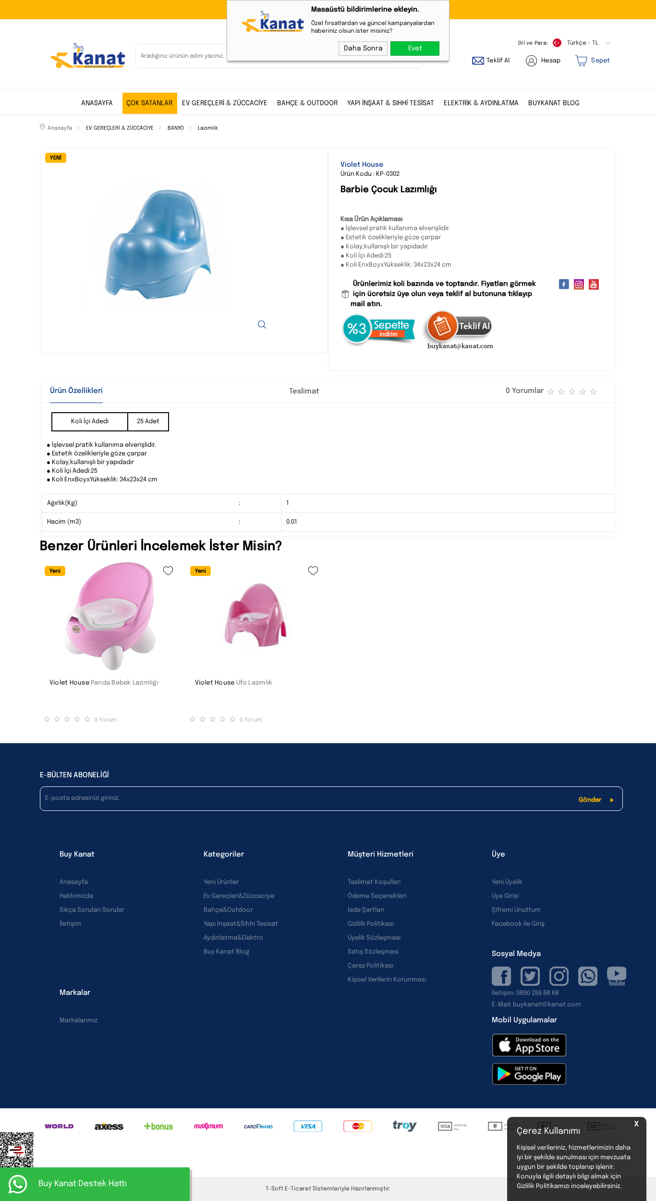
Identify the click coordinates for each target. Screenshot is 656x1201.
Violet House (69, 683)
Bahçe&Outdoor (228, 910)
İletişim (70, 924)
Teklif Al (498, 61)
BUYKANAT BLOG (554, 103)
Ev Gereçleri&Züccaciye (239, 896)
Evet (415, 48)
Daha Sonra (363, 48)
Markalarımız (78, 1020)
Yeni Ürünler (221, 882)
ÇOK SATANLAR (149, 103)
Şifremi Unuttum (516, 910)
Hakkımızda (76, 896)
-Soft (275, 1189)
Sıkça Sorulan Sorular (92, 910)
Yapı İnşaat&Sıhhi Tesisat (241, 924)
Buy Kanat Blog (226, 952)
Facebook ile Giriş (518, 924)
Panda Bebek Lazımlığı (124, 683)
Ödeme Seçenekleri (377, 896)
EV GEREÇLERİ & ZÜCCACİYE (224, 103)
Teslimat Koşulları (374, 882)
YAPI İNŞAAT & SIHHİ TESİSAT (390, 103)
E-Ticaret (298, 1189)
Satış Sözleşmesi (373, 952)
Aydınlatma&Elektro (233, 938)
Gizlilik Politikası (371, 924)
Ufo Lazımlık (254, 683)
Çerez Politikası (370, 966)
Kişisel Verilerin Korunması (387, 980)
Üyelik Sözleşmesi (374, 938)
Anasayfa (97, 103)
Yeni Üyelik (507, 882)
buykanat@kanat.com (536, 1005)
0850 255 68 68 (537, 993)
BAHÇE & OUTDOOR (307, 103)
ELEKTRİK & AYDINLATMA (481, 103)
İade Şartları (366, 910)
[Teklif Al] (458, 348)
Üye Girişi (505, 896)
